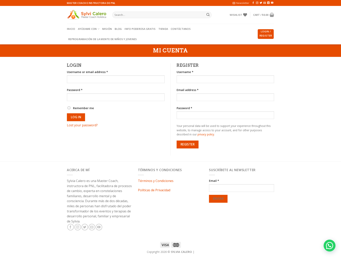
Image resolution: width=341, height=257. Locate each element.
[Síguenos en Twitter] (261, 3)
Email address (188, 90)
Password (74, 90)
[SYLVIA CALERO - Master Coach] (86, 15)
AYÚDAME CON (87, 29)
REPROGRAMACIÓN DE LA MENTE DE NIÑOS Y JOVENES (102, 39)
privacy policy (206, 134)
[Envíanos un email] (264, 3)
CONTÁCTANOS (181, 29)
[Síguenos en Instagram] (257, 3)
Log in (76, 117)
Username (185, 72)
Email (214, 181)
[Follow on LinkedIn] (268, 3)
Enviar (218, 198)
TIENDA (163, 29)
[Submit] (208, 15)
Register (188, 144)
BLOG (118, 29)
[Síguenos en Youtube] (272, 3)
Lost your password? (82, 125)
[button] (329, 245)
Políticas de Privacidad (154, 190)
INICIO (71, 29)
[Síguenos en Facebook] (253, 3)
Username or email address (87, 72)
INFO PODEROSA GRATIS (140, 29)
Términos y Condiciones (155, 181)
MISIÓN (107, 29)
